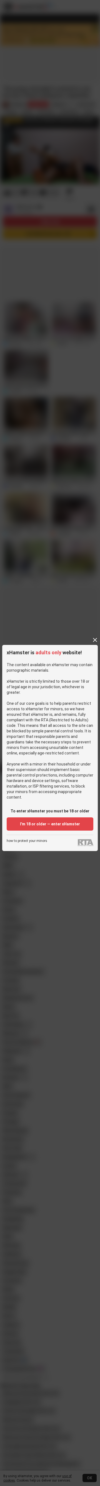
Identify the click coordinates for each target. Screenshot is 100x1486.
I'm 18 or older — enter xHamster (50, 824)
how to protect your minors (27, 841)
